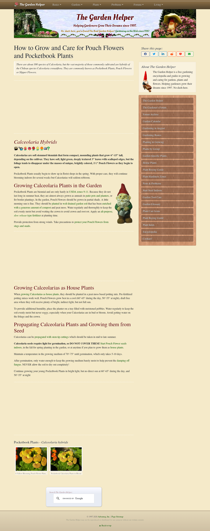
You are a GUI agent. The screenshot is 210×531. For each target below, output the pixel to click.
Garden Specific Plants (155, 155)
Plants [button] (96, 4)
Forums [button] (138, 4)
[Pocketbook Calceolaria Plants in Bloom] (66, 458)
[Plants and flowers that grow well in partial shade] (16, 148)
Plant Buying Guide (153, 169)
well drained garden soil (75, 203)
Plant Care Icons (151, 211)
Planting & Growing (153, 142)
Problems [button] (116, 4)
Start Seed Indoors (152, 190)
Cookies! (147, 238)
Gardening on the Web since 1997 (132, 31)
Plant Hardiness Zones (154, 176)
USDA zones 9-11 (78, 191)
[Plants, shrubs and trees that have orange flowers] (42, 148)
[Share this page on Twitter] (154, 54)
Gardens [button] (76, 4)
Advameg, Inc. (104, 516)
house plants (116, 347)
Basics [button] (55, 4)
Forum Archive (151, 114)
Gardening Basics (152, 135)
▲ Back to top (105, 525)
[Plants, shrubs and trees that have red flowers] (34, 148)
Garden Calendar (152, 121)
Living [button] (157, 4)
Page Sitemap (117, 516)
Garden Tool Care (152, 197)
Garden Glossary (151, 204)
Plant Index (149, 225)
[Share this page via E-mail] (189, 54)
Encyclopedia (150, 231)
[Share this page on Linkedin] (163, 54)
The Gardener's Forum (154, 107)
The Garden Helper (32, 4)
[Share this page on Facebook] (145, 54)
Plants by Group (151, 149)
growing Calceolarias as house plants (40, 294)
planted (55, 203)
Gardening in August (154, 128)
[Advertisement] (73, 107)
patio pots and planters (97, 195)
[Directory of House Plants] (29, 148)
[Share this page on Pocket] (181, 54)
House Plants (150, 162)
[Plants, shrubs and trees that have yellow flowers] (38, 148)
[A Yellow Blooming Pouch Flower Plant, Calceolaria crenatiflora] (31, 458)
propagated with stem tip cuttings (52, 336)
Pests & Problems (152, 183)
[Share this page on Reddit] (172, 54)
